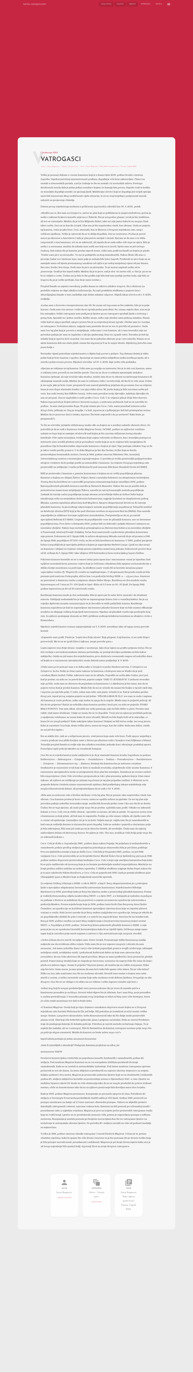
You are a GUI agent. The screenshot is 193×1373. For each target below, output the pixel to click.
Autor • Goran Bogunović (50, 166)
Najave (120, 4)
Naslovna (106, 4)
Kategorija (97, 1202)
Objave (132, 4)
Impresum (145, 4)
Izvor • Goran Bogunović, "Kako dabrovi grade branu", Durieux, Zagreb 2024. (109, 166)
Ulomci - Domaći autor (70, 166)
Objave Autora (64, 1198)
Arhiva (158, 4)
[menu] (168, 4)
